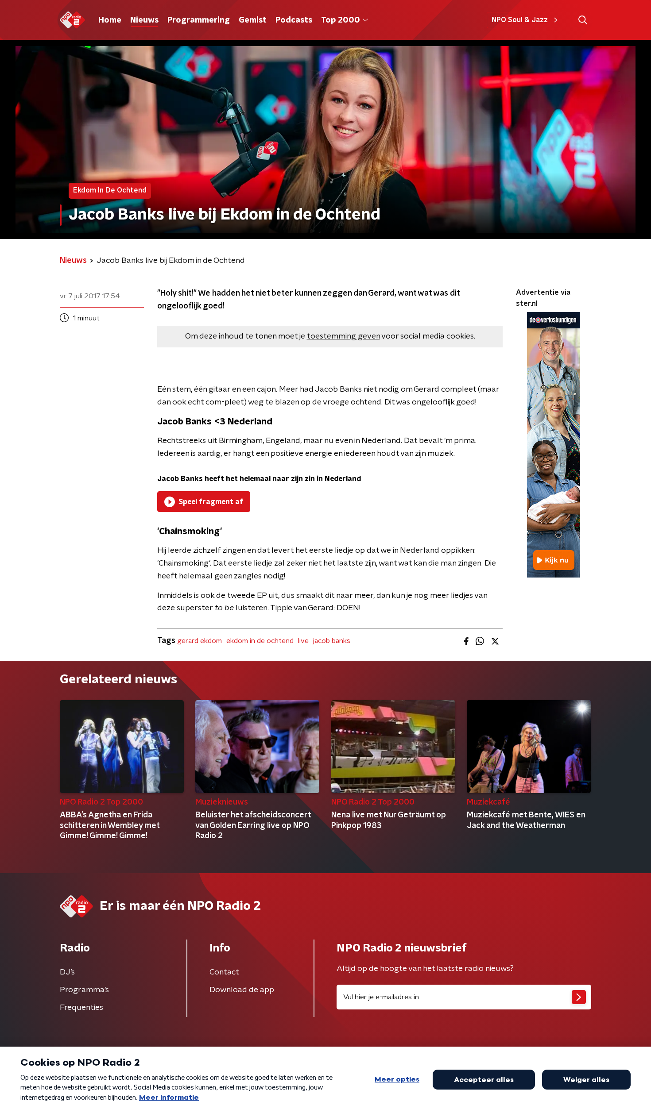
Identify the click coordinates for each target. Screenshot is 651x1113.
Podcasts (293, 20)
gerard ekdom (199, 640)
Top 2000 (340, 20)
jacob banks (331, 640)
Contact (224, 972)
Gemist (253, 20)
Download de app (241, 990)
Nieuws (144, 20)
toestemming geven (343, 336)
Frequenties (81, 1008)
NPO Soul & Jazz (520, 19)
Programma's (84, 990)
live (303, 640)
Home (109, 20)
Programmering (198, 20)
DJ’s (67, 972)
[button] (582, 20)
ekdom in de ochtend (260, 640)
